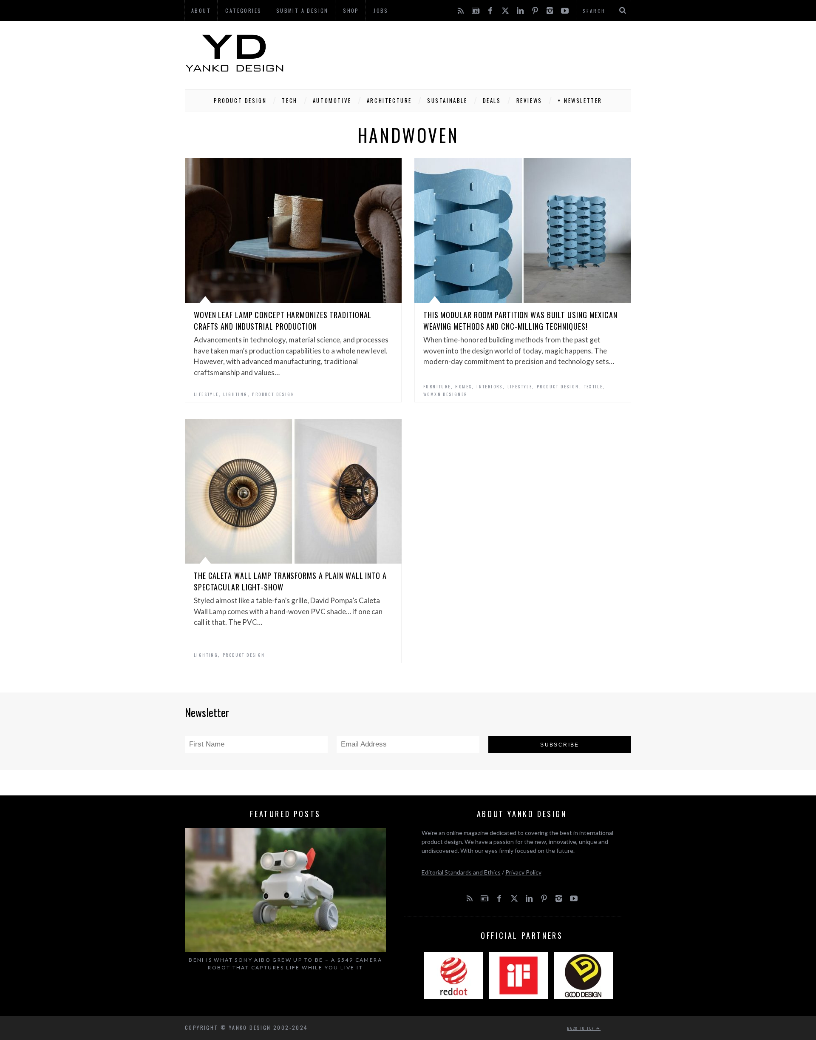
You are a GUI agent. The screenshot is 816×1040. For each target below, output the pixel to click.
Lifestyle (206, 394)
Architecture (389, 100)
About (201, 10)
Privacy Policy (523, 872)
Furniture (437, 386)
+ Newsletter (580, 100)
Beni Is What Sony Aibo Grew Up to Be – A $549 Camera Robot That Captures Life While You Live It (285, 964)
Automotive (332, 100)
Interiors (489, 386)
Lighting (235, 394)
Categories (243, 10)
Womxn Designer (445, 394)
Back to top (581, 1028)
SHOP (351, 10)
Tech (289, 100)
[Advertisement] (476, 53)
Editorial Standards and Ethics (461, 872)
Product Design (240, 100)
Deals (492, 100)
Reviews (529, 100)
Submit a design (302, 10)
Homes (463, 386)
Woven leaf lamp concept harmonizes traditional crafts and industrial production (282, 320)
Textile (593, 386)
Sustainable (447, 100)
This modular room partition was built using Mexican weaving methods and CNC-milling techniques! (520, 320)
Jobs (381, 10)
